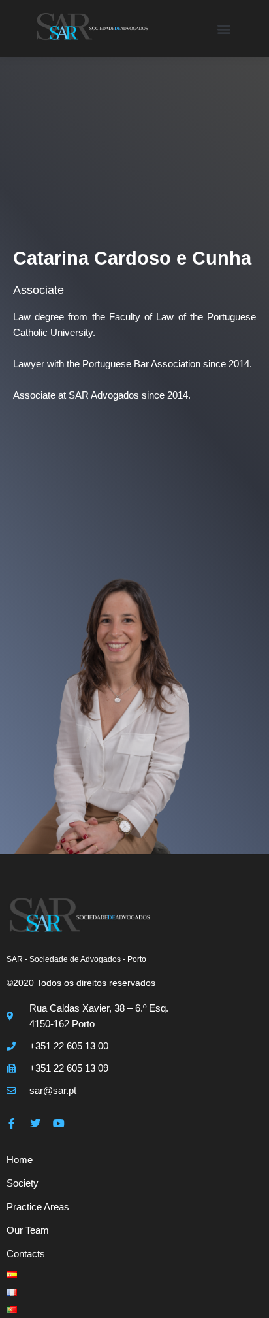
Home (20, 1159)
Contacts (26, 1253)
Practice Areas (38, 1206)
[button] (224, 28)
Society (23, 1183)
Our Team (28, 1230)
